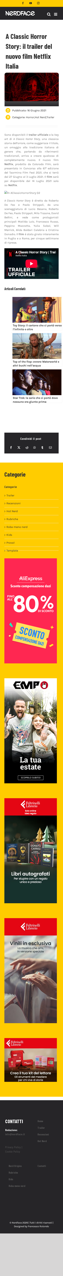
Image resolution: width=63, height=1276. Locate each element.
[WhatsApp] (35, 447)
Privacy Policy (13, 1147)
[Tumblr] (42, 447)
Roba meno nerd (16, 527)
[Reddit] (27, 447)
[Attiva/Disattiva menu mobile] (56, 14)
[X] (19, 447)
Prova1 (10, 542)
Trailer (50, 117)
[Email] (50, 447)
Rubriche (12, 519)
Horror (30, 117)
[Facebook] (11, 447)
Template (12, 550)
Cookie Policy (12, 1151)
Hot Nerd (40, 117)
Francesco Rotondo (38, 1226)
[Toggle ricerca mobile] (49, 14)
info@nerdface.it (15, 1134)
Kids (9, 534)
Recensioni (13, 503)
